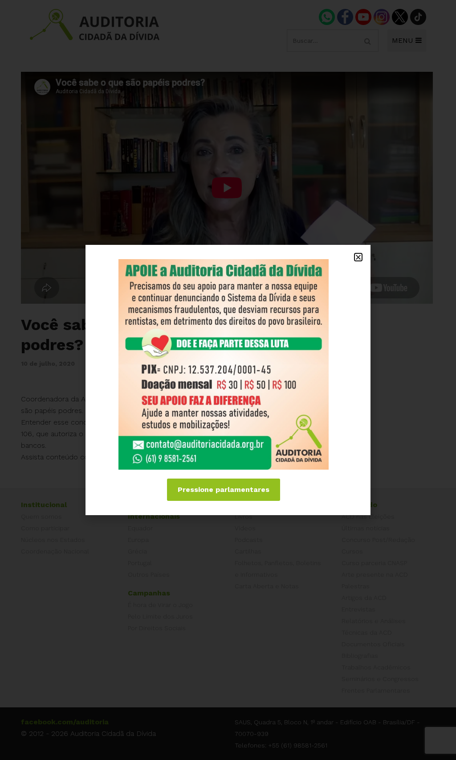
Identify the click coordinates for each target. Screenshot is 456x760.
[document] (228, 380)
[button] (358, 257)
